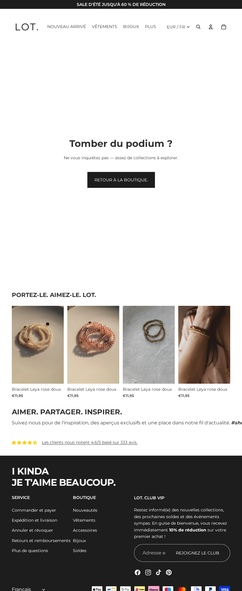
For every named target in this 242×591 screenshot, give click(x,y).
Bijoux (79, 540)
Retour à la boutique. (121, 180)
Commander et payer (34, 510)
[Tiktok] (158, 572)
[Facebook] (137, 572)
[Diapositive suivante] (225, 344)
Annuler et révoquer (32, 530)
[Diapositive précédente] (182, 344)
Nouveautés (85, 510)
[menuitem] (150, 27)
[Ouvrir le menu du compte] (210, 26)
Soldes (79, 550)
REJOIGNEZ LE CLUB (197, 553)
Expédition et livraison (34, 520)
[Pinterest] (168, 572)
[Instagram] (148, 572)
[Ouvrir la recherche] (198, 26)
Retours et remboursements (41, 540)
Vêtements (84, 520)
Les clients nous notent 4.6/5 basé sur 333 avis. (90, 442)
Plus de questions (30, 550)
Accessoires (85, 530)
